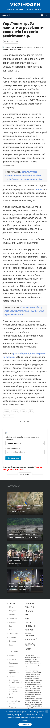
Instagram (7, 470)
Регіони (11, 630)
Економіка (13, 618)
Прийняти (25, 724)
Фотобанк (19, 9)
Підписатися (13, 458)
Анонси (38, 9)
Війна (31, 411)
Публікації (29, 607)
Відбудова (13, 611)
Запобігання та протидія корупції (15, 681)
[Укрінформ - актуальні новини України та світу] (25, 4)
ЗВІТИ (11, 697)
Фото (27, 615)
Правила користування (14, 671)
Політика (12, 615)
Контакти (12, 659)
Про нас (12, 655)
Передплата (13, 663)
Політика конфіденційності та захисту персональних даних (15, 690)
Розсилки (12, 707)
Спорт (11, 645)
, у (24, 311)
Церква (6, 411)
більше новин (25, 474)
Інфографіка (30, 626)
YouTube (19, 470)
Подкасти (29, 603)
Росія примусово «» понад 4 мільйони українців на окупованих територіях (23, 175)
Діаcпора (12, 641)
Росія (23, 411)
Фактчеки (12, 622)
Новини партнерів (29, 635)
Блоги (28, 622)
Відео (27, 618)
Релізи (28, 649)
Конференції (31, 639)
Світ (10, 626)
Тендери (12, 676)
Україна (15, 411)
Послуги (10, 9)
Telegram (38, 467)
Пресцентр (29, 9)
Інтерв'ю (29, 611)
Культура (12, 637)
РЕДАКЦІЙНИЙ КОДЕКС (15, 702)
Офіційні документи (30, 644)
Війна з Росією (9, 416)
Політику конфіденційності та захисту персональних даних (25, 717)
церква (38, 189)
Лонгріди (29, 630)
